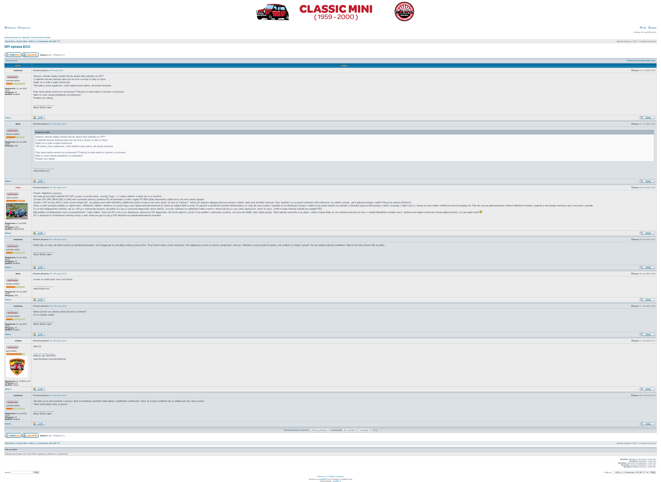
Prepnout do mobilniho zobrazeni (330, 476)
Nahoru (8, 118)
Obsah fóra (9, 41)
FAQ (644, 28)
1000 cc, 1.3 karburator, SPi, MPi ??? (44, 41)
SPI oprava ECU (17, 46)
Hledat (653, 28)
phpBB (322, 479)
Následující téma (649, 61)
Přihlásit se (11, 28)
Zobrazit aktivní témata (40, 37)
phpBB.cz (337, 481)
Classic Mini (22, 41)
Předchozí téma (633, 61)
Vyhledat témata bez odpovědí (17, 37)
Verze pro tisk (11, 61)
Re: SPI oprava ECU (58, 124)
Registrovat (25, 28)
